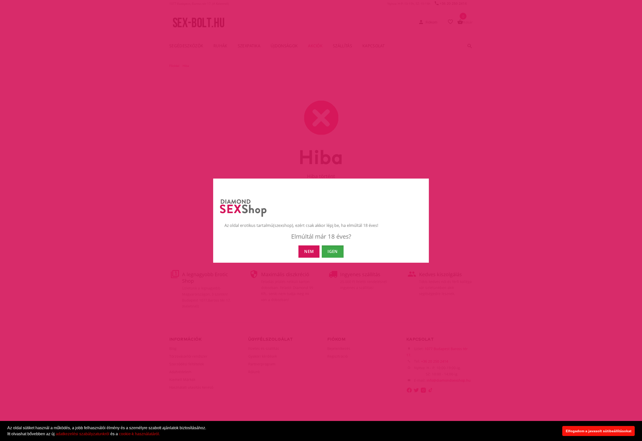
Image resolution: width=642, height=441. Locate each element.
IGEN (333, 251)
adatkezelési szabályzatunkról (82, 434)
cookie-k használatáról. (139, 434)
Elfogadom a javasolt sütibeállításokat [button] (598, 431)
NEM (309, 251)
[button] (162, 434)
